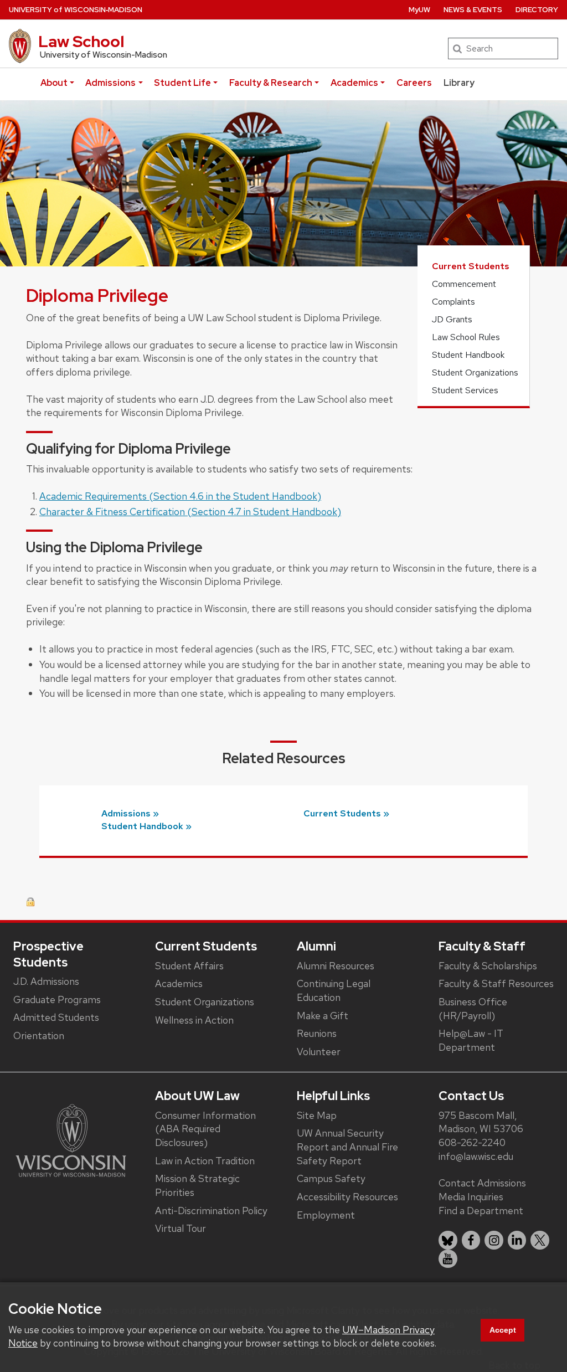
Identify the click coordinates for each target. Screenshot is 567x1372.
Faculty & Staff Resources (496, 983)
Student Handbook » (146, 826)
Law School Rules (466, 337)
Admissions (110, 83)
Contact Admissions (482, 1182)
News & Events (473, 9)
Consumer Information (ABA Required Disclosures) (205, 1129)
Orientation (38, 1035)
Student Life (182, 83)
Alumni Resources (335, 965)
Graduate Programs (57, 999)
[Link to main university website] (71, 1139)
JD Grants (452, 319)
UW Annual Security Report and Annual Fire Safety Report (347, 1147)
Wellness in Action (194, 1020)
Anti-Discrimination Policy (211, 1210)
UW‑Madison (75, 9)
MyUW (419, 9)
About (54, 83)
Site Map (317, 1115)
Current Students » (346, 813)
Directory (537, 9)
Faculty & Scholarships (488, 965)
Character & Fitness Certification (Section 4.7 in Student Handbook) (190, 511)
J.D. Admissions (46, 981)
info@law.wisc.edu (476, 1156)
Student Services (465, 390)
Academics (354, 83)
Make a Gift (322, 1015)
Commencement (464, 284)
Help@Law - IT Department (471, 1040)
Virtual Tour (180, 1228)
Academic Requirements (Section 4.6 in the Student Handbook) (180, 496)
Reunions (317, 1033)
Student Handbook (468, 355)
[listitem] (448, 1240)
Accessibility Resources (347, 1196)
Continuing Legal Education (333, 990)
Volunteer (319, 1051)
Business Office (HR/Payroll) (473, 1008)
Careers (414, 83)
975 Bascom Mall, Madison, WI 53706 (481, 1122)
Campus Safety (331, 1178)
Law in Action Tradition (205, 1160)
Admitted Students (56, 1017)
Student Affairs (189, 965)
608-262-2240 (472, 1142)
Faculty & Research (270, 83)
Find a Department (481, 1210)
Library (459, 83)
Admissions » (130, 813)
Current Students (470, 266)
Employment (326, 1215)
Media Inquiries (471, 1196)
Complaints (453, 301)
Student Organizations (475, 372)
